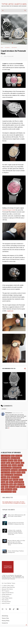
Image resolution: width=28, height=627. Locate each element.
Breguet (20, 460)
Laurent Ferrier (18, 475)
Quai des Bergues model (8, 210)
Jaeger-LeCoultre (9, 475)
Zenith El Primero (6, 603)
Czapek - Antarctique (10, 382)
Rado (15, 484)
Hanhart (19, 472)
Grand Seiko (14, 470)
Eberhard (14, 465)
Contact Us (5, 623)
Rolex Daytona (5, 599)
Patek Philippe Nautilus (7, 598)
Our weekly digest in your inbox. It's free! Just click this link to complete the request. (13, 502)
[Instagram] (2, 609)
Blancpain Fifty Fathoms (7, 589)
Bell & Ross (4, 460)
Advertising (5, 615)
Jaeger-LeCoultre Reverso (8, 592)
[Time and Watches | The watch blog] (14, 6)
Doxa (9, 465)
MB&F (8, 477)
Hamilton (13, 472)
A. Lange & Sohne (5, 455)
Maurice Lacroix (15, 477)
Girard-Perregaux (17, 467)
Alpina (12, 455)
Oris (7, 482)
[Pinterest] (10, 609)
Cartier (12, 463)
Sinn (17, 487)
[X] (6, 609)
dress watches (14, 47)
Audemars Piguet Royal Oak (8, 587)
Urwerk (15, 489)
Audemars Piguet (5, 458)
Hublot (23, 472)
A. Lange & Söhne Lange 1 (8, 585)
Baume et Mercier (15, 458)
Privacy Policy (5, 620)
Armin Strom (19, 455)
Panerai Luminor (5, 596)
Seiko (6, 487)
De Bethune (4, 465)
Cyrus (22, 463)
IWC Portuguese (5, 590)
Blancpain (10, 460)
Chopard (17, 463)
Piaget (11, 484)
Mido (10, 479)
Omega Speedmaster (6, 594)
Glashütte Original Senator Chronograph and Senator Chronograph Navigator (14, 34)
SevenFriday (12, 487)
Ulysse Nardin (8, 489)
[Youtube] (18, 609)
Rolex (2, 487)
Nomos (21, 479)
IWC (2, 475)
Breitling (3, 463)
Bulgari (8, 463)
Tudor (2, 489)
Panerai (11, 482)
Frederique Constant (6, 467)
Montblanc (15, 479)
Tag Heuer (22, 487)
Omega (3, 482)
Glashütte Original (5, 470)
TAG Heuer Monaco (6, 601)
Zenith (14, 491)
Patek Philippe (4, 484)
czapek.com (10, 311)
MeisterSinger (4, 479)
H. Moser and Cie (5, 472)
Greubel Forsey (22, 470)
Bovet (15, 460)
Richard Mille (21, 484)
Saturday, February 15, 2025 (17, 412)
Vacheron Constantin (6, 491)
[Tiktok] (13, 609)
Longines (3, 477)
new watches (7, 47)
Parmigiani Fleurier (19, 482)
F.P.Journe (20, 465)
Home (2, 47)
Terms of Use (5, 618)
